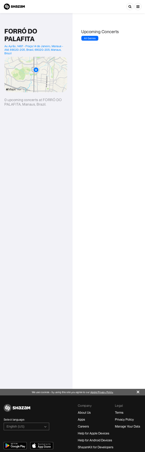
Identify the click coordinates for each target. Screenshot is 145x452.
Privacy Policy (124, 419)
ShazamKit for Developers (95, 447)
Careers (83, 426)
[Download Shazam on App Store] (41, 445)
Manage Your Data (127, 426)
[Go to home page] (17, 410)
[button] (137, 6)
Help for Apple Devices (93, 433)
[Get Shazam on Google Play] (15, 445)
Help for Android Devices (95, 440)
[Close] (141, 391)
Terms (119, 412)
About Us (84, 412)
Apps (81, 419)
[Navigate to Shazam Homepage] (14, 7)
